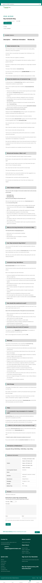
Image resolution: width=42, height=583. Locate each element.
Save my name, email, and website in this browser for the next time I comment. (20, 520)
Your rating (8, 501)
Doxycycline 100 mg (10, 448)
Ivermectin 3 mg (10, 195)
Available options (7, 23)
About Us (2, 559)
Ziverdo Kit (17, 330)
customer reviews (11, 21)
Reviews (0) (31, 39)
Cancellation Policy (4, 569)
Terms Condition (3, 561)
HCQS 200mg (23, 448)
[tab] (7, 40)
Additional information (19, 39)
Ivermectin (9, 28)
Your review (8, 503)
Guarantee (2, 566)
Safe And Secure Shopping (5, 571)
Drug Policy (3, 564)
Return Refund (3, 567)
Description (6, 39)
